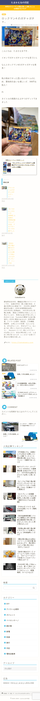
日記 (4, 14)
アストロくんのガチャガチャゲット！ (11, 192)
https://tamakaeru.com (22, 342)
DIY (8, 604)
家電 (8, 632)
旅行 (8, 643)
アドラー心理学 (12, 609)
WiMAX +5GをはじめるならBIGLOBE (18, 683)
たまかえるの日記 (20, 2)
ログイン (26, 412)
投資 (8, 637)
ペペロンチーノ (12, 620)
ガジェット (10, 615)
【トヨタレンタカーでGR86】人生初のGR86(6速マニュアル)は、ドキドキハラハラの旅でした (11, 220)
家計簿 (9, 626)
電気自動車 (10, 654)
